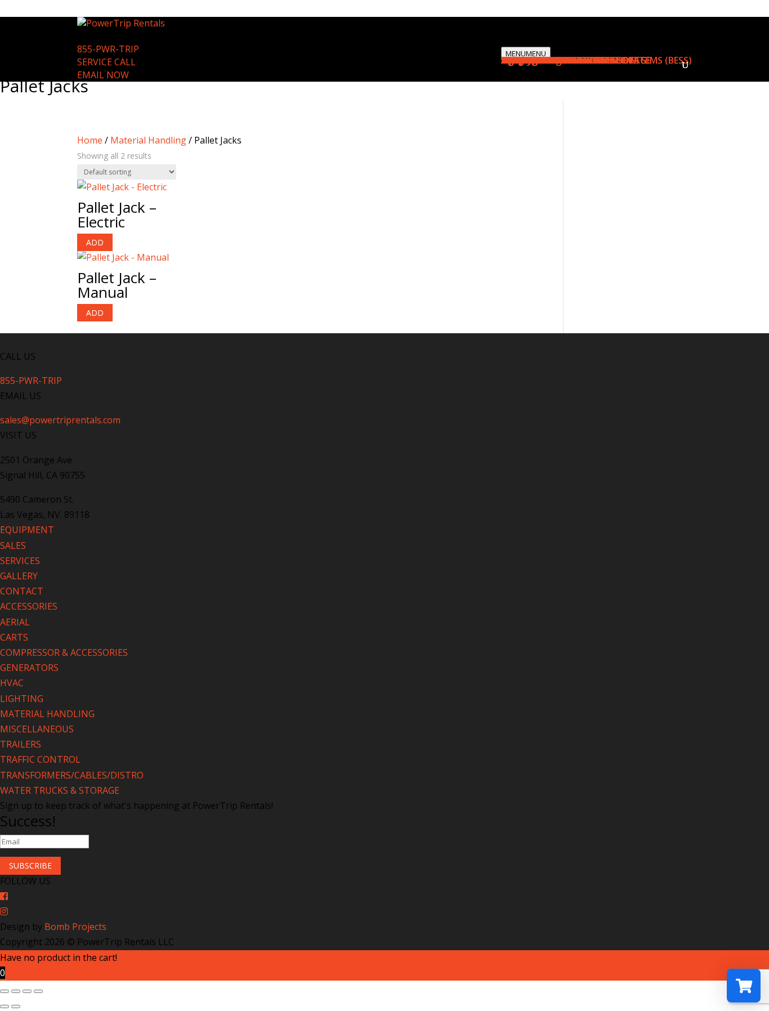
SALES (13, 545)
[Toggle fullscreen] (15, 991)
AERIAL (15, 622)
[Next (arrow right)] (15, 1006)
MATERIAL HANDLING (47, 714)
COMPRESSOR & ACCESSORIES (64, 652)
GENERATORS (29, 667)
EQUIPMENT (27, 530)
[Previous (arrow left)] (4, 1006)
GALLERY (19, 576)
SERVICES (20, 560)
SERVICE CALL (106, 62)
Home (89, 140)
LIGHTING (21, 698)
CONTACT (21, 591)
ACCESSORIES (28, 606)
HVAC (12, 683)
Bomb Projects (75, 926)
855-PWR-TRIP (108, 49)
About (515, 60)
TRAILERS (20, 744)
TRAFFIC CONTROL (40, 759)
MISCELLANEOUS (37, 729)
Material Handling (148, 140)
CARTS (14, 637)
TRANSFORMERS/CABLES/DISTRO (72, 775)
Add (95, 242)
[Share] (27, 991)
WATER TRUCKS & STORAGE (59, 790)
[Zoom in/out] (4, 991)
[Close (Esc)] (38, 991)
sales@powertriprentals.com (60, 420)
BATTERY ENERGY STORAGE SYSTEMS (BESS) (596, 60)
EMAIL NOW (103, 75)
